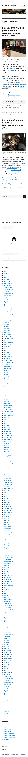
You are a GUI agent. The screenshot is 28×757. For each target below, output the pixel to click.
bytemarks (11, 258)
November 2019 (8, 435)
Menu (23, 5)
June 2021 (6, 397)
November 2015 (8, 532)
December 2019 (8, 433)
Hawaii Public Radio (9, 735)
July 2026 (6, 273)
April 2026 (7, 279)
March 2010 (7, 670)
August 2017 (7, 490)
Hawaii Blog (7, 727)
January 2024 (7, 334)
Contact (4, 746)
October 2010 (7, 656)
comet (15, 187)
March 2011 (7, 646)
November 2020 (8, 411)
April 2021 (6, 401)
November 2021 (8, 387)
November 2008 (8, 703)
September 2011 (8, 634)
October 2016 (7, 510)
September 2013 (8, 585)
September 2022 (8, 366)
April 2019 (6, 449)
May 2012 (6, 618)
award (22, 86)
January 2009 (7, 699)
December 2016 (8, 506)
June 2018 (6, 470)
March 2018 (7, 476)
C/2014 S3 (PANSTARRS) (13, 180)
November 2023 (8, 338)
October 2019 (7, 437)
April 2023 (6, 352)
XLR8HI (12, 68)
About (4, 749)
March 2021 (7, 403)
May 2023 (6, 350)
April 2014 (6, 571)
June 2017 (6, 494)
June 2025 (6, 299)
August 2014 (7, 563)
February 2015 (8, 551)
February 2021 (8, 405)
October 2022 (7, 364)
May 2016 (6, 520)
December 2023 (8, 336)
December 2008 (8, 701)
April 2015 (6, 547)
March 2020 (7, 427)
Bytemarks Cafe (9, 5)
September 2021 (8, 391)
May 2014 (6, 569)
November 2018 (8, 460)
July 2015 (6, 541)
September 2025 (8, 293)
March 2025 (7, 306)
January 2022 (7, 383)
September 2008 (8, 707)
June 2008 (6, 713)
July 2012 (6, 614)
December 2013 (8, 579)
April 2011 (6, 644)
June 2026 (6, 275)
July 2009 (6, 686)
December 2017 (8, 482)
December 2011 (8, 628)
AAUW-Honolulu (12, 167)
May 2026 (6, 277)
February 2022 (8, 381)
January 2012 (7, 626)
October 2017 (7, 486)
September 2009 (8, 682)
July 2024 (6, 322)
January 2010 (7, 674)
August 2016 (7, 514)
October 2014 (7, 559)
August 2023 (7, 344)
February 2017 (8, 502)
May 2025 (6, 302)
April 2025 (6, 304)
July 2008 (6, 711)
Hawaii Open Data (9, 733)
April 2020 (6, 425)
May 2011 (6, 642)
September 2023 (8, 342)
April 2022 (6, 376)
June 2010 (6, 664)
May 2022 (6, 374)
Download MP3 (6, 184)
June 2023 (6, 348)
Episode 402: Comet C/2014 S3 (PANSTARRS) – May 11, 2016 (14, 124)
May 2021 (6, 399)
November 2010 (8, 654)
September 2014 (8, 561)
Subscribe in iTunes (18, 184)
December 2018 (8, 458)
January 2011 (7, 650)
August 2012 (7, 612)
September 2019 (8, 439)
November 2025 (8, 289)
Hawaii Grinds (8, 729)
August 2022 (7, 368)
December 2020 (8, 409)
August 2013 (7, 587)
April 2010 (6, 668)
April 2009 (7, 693)
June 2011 (6, 640)
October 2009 (7, 680)
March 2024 (7, 330)
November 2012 (8, 605)
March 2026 (7, 281)
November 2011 (8, 630)
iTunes (10, 97)
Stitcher (16, 97)
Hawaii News (7, 731)
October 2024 (7, 316)
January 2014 (7, 577)
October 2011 (7, 632)
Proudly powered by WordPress (18, 754)
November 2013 (8, 581)
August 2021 (7, 393)
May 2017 (6, 496)
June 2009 (6, 688)
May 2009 (6, 691)
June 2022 (6, 372)
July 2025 (6, 297)
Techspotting (7, 739)
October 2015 (7, 535)
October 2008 (7, 705)
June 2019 (6, 445)
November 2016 (8, 508)
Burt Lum (5, 258)
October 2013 (7, 583)
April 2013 (6, 595)
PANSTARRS (5, 114)
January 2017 (7, 504)
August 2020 (7, 417)
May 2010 (6, 666)
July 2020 (6, 419)
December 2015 (8, 530)
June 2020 (6, 421)
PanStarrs (8, 86)
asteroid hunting (21, 84)
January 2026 (7, 285)
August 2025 (7, 295)
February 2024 (8, 332)
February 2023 (8, 356)
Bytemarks (7, 725)
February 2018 (8, 478)
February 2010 (8, 672)
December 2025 (8, 287)
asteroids (20, 112)
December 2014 (8, 555)
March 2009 (7, 695)
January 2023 (7, 358)
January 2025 (7, 310)
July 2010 (6, 662)
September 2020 (8, 415)
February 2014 (8, 575)
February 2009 (8, 697)
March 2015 (7, 549)
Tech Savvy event (16, 169)
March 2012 (7, 622)
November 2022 (8, 362)
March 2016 (7, 524)
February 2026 (8, 283)
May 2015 (6, 545)
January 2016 (7, 528)
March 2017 (7, 500)
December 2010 (8, 652)
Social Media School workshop (16, 163)
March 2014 (7, 573)
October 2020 (7, 413)
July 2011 (6, 638)
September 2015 (8, 537)
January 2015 (7, 553)
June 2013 (6, 591)
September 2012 (8, 609)
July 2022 (6, 370)
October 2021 (7, 389)
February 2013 (8, 599)
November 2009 (8, 678)
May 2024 (6, 326)
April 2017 (6, 498)
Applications (11, 70)
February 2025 (8, 308)
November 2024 (8, 314)
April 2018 (6, 474)
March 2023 (7, 354)
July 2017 (6, 492)
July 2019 (6, 443)
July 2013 (6, 589)
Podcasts (14, 112)
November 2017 (8, 484)
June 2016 (6, 518)
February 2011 (7, 648)
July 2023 (6, 346)
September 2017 (8, 488)
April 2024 (6, 328)
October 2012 (7, 607)
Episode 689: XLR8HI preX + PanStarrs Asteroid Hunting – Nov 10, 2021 (13, 32)
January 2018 (7, 480)
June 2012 (6, 616)
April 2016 (6, 522)
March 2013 (7, 597)
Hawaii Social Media (9, 737)
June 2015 (6, 543)
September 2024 (8, 318)
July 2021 (6, 395)
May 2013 (6, 593)
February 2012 (8, 624)
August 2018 (7, 466)
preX (9, 114)
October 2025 (7, 291)
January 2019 (7, 456)
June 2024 (6, 324)
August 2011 (7, 636)
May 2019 (6, 447)
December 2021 (8, 385)
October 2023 (7, 340)
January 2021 (7, 407)
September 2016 (8, 512)
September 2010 (8, 658)
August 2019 (7, 441)
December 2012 (8, 603)
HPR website (11, 95)
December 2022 (8, 360)
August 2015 (7, 539)
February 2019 (8, 453)
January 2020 (7, 431)
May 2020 (6, 423)
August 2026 (7, 271)
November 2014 (8, 557)
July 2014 (6, 565)
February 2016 (8, 526)
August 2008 (7, 709)
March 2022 (7, 379)
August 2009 (7, 684)
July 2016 (6, 516)
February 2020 (8, 429)
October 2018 (7, 462)
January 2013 (7, 601)
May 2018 (6, 472)
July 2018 (6, 468)
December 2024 (8, 312)
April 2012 (6, 620)
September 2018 (8, 464)
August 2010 (7, 660)
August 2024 (7, 320)
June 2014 (6, 567)
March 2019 (7, 451)
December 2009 (8, 676)
